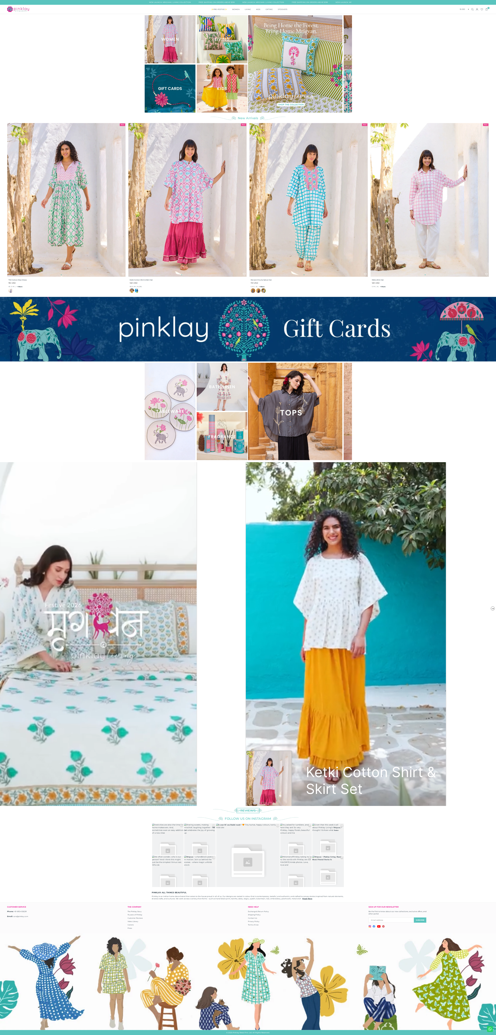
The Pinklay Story (135, 911)
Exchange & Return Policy (258, 911)
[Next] (348, 64)
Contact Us (252, 918)
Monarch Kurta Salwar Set (261, 280)
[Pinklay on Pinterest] (383, 926)
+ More (19, 287)
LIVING (248, 9)
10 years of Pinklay (135, 915)
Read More (307, 899)
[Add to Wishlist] (123, 274)
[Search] (472, 9)
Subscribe (420, 920)
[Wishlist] (481, 9)
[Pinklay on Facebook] (374, 926)
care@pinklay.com (20, 916)
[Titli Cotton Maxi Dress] (66, 200)
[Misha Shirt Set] (430, 200)
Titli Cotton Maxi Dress (18, 280)
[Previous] (251, 64)
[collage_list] (170, 39)
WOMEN (236, 9)
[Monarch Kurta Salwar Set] (308, 200)
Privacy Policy (253, 921)
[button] (486, 9)
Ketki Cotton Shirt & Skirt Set (141, 280)
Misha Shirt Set (378, 280)
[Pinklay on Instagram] (370, 926)
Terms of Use (253, 925)
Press (130, 928)
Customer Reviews (135, 918)
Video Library (133, 921)
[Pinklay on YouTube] (378, 926)
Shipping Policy (254, 915)
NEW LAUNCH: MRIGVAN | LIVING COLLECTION (193, 2)
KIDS (258, 9)
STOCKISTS (282, 9)
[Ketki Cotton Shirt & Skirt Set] (187, 200)
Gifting (269, 9)
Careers (131, 925)
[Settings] (477, 9)
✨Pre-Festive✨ (219, 9)
